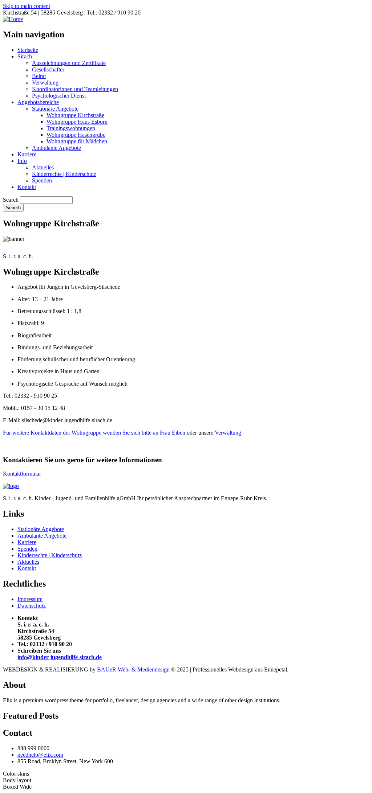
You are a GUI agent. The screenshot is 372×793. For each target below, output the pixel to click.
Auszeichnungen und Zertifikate (69, 63)
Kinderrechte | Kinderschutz (64, 174)
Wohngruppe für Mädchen (76, 141)
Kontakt (26, 187)
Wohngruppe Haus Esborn (77, 122)
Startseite (27, 50)
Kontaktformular (22, 474)
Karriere (26, 154)
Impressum (30, 599)
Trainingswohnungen (70, 128)
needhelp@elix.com (40, 755)
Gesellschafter (48, 69)
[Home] (13, 19)
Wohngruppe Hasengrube (75, 135)
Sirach (24, 56)
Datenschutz (31, 606)
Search (11, 200)
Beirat (39, 76)
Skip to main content (26, 6)
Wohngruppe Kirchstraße (75, 115)
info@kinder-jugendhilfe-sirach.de (59, 657)
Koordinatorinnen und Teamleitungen (75, 89)
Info (22, 161)
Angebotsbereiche (38, 102)
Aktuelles (43, 167)
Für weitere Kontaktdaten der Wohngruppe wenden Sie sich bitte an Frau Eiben (94, 433)
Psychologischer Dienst (59, 96)
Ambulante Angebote (56, 148)
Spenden (42, 180)
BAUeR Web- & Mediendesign (133, 669)
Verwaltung (45, 82)
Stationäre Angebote (55, 109)
